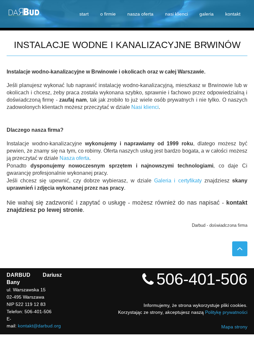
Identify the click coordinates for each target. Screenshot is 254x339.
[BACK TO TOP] (239, 248)
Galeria (206, 14)
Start (84, 14)
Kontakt (232, 14)
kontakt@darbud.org (39, 325)
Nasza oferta (140, 14)
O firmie (108, 14)
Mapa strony (234, 326)
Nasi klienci (176, 14)
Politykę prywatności (226, 312)
